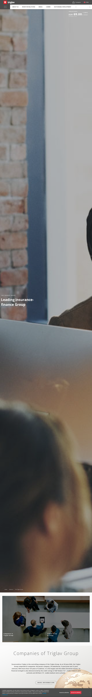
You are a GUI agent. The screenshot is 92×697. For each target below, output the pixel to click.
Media (40, 7)
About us (15, 7)
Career (48, 7)
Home (6, 589)
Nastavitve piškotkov (64, 692)
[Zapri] (89, 692)
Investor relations (28, 7)
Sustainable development (62, 7)
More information (46, 682)
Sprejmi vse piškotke (76, 692)
